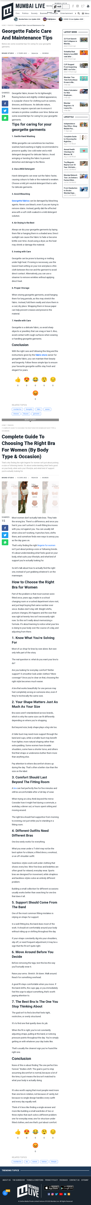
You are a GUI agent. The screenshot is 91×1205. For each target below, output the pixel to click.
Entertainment (67, 13)
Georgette (29, 409)
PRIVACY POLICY (51, 1180)
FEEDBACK (64, 1180)
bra (15, 788)
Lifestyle (54, 13)
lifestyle (53, 1161)
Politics (25, 13)
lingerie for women (46, 545)
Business (44, 13)
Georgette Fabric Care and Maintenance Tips (30, 25)
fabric (39, 409)
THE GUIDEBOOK (18, 1180)
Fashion (11, 25)
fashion (44, 1161)
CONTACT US (74, 1180)
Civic (18, 13)
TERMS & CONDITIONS (35, 1180)
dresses (16, 414)
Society (34, 13)
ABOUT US (7, 1180)
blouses (26, 414)
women (34, 1161)
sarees (47, 409)
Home (4, 25)
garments (36, 414)
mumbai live (17, 409)
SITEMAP (84, 1180)
